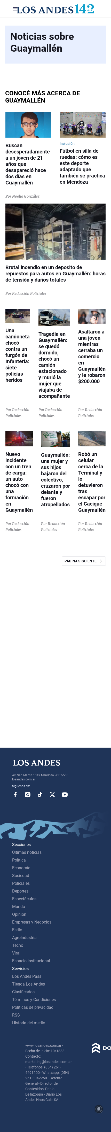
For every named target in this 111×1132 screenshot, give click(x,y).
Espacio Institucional (31, 960)
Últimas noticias (27, 852)
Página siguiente (82, 561)
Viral (16, 953)
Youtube (65, 795)
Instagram (28, 795)
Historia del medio (28, 1022)
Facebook (15, 795)
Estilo (17, 929)
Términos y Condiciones (34, 999)
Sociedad (20, 875)
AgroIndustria (24, 937)
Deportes (20, 891)
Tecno (17, 945)
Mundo (18, 906)
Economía (21, 867)
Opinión (19, 914)
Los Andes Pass (26, 976)
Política (19, 860)
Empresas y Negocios (31, 922)
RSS (16, 1015)
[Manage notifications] (99, 1109)
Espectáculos (24, 898)
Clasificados (23, 991)
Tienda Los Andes (28, 984)
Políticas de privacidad (32, 1007)
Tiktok (40, 795)
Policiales (21, 883)
